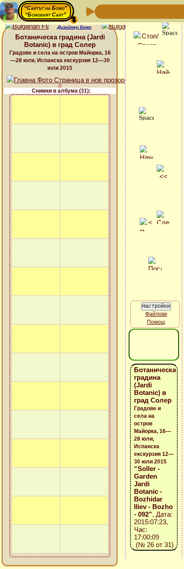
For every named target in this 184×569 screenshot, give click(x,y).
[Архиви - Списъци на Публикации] (131, 11)
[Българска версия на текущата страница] (123, 26)
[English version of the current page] (27, 26)
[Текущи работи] (160, 11)
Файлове (156, 314)
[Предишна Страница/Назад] (102, 11)
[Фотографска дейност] (174, 11)
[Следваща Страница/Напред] (117, 11)
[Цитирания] (145, 11)
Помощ (156, 322)
